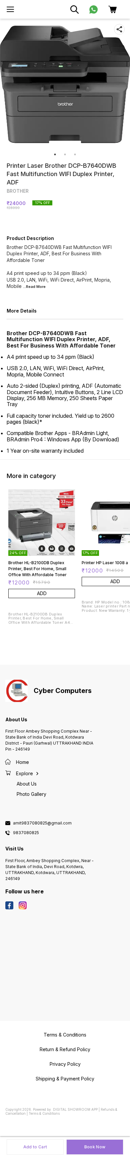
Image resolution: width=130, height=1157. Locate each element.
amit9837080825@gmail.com (42, 823)
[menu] (10, 9)
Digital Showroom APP (75, 1109)
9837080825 (26, 832)
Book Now (94, 1146)
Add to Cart (35, 1146)
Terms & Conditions (44, 1113)
